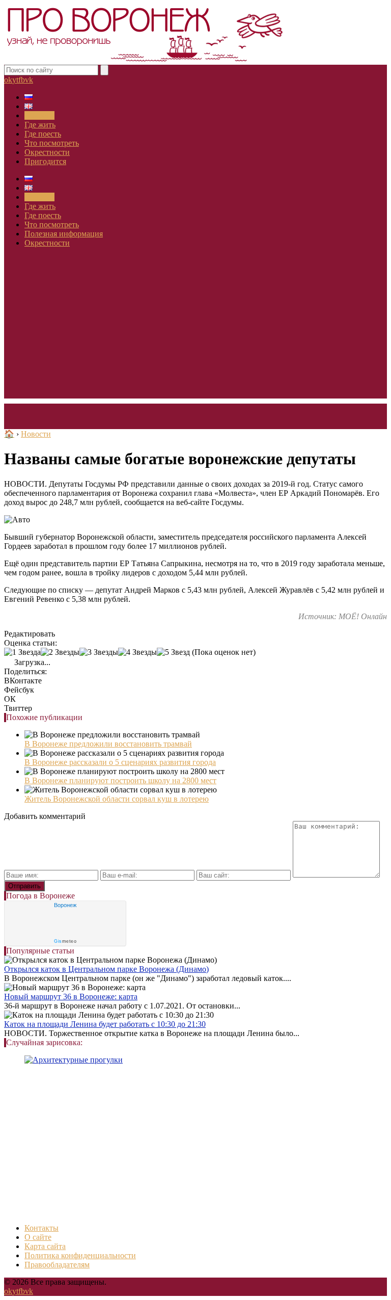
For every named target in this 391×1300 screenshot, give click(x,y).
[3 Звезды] (98, 652)
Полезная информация (63, 233)
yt (15, 79)
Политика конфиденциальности (80, 1255)
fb (21, 79)
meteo (65, 941)
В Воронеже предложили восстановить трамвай (108, 743)
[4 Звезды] (137, 652)
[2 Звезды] (60, 652)
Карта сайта (45, 1246)
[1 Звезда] (22, 652)
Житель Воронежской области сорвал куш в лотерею (116, 798)
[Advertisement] (195, 327)
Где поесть (42, 133)
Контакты (41, 1228)
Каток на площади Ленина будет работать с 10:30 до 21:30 (105, 1024)
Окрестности (47, 152)
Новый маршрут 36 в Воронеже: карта (70, 996)
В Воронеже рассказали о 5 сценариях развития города (120, 762)
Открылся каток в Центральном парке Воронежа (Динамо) (106, 969)
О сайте (37, 1237)
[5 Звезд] (173, 652)
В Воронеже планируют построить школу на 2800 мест (120, 780)
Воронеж (65, 905)
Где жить (39, 124)
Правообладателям (57, 1264)
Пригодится (45, 161)
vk (29, 79)
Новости (39, 115)
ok (8, 79)
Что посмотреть (51, 143)
